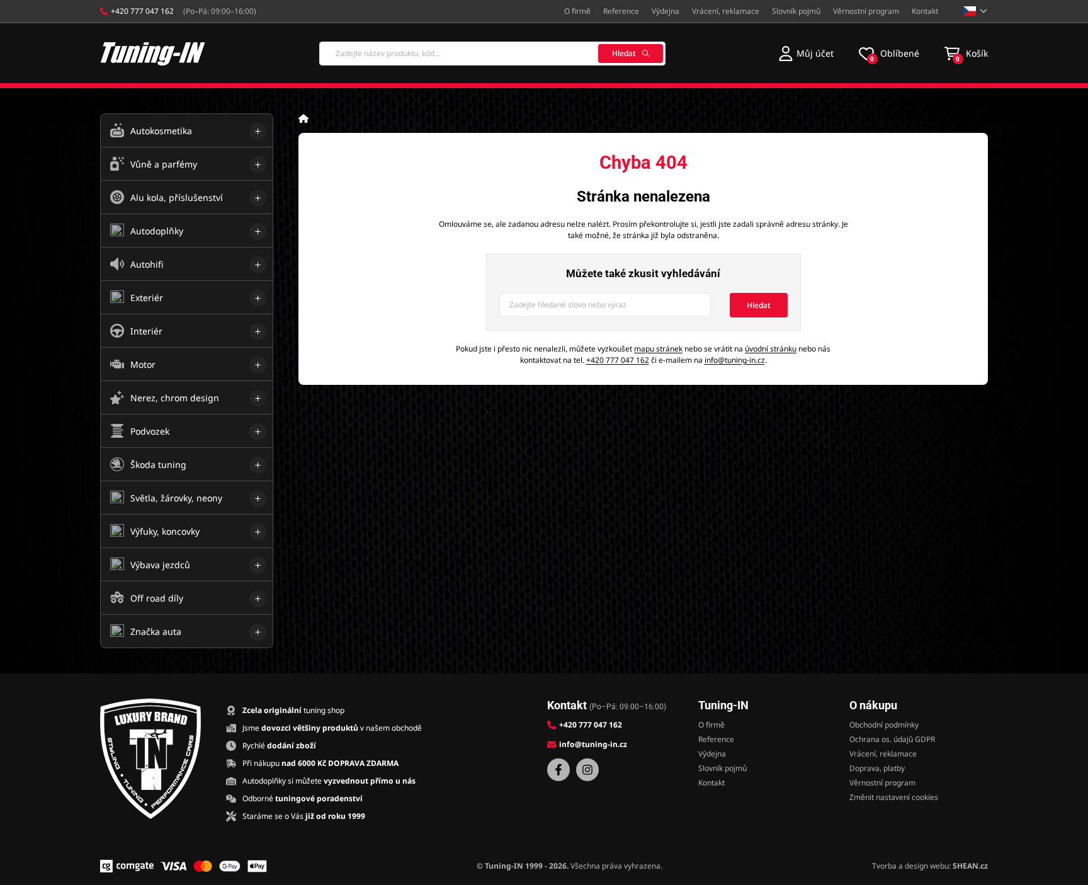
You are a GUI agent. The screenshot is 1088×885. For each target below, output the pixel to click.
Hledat (624, 53)
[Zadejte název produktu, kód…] (492, 54)
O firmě (577, 11)
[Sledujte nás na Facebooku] (558, 769)
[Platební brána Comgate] (127, 866)
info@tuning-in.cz (735, 360)
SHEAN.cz (970, 865)
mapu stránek (658, 348)
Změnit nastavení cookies (893, 797)
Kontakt (925, 11)
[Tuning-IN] (153, 53)
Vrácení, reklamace (725, 11)
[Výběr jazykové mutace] (975, 11)
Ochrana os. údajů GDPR (892, 739)
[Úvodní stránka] (303, 118)
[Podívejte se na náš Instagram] (587, 769)
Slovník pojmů (796, 11)
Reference (621, 11)
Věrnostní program (866, 11)
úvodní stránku (770, 348)
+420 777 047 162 (617, 360)
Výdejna (665, 11)
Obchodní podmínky (884, 724)
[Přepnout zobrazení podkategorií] (257, 131)
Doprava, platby (877, 768)
